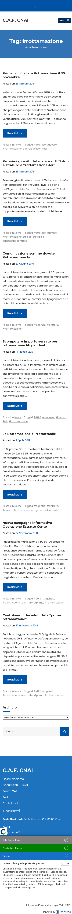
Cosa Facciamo (13, 779)
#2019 (37, 417)
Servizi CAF (10, 791)
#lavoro (52, 144)
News (18, 144)
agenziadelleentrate (35, 148)
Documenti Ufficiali (15, 785)
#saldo (27, 237)
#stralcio (38, 237)
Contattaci (10, 803)
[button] (64, 20)
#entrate (52, 325)
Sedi (5, 797)
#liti (5, 421)
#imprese (40, 144)
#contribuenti (11, 602)
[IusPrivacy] (63, 912)
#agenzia (39, 325)
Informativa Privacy (36, 905)
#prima (38, 602)
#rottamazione (12, 148)
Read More (14, 133)
